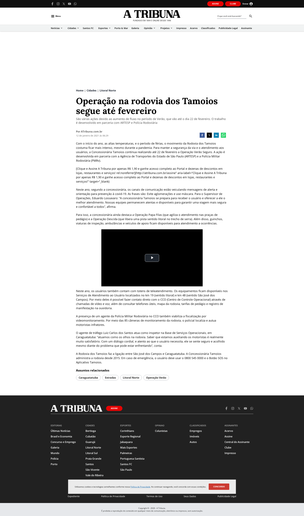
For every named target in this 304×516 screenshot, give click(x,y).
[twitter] (209, 135)
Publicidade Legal (227, 496)
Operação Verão (156, 377)
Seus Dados (190, 496)
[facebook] (202, 135)
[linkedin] (216, 135)
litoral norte (131, 377)
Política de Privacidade (140, 486)
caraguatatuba (88, 377)
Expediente (74, 496)
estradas (110, 377)
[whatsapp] (223, 135)
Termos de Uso (154, 496)
